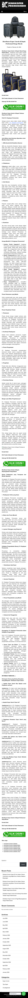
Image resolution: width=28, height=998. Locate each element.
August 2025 (6, 948)
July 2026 (5, 918)
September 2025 (7, 945)
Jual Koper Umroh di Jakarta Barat (12, 845)
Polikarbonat (5, 166)
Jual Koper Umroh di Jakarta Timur (12, 851)
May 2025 (5, 952)
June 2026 (5, 921)
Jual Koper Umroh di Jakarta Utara (12, 846)
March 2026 (6, 931)
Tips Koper (5, 984)
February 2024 (6, 969)
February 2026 (6, 935)
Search (4, 860)
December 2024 (7, 955)
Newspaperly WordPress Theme (14, 996)
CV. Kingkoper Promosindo (16, 122)
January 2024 (6, 972)
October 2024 (6, 958)
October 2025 (6, 942)
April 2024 (5, 965)
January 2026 (6, 938)
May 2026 (5, 925)
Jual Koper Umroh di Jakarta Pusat (12, 848)
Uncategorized (6, 987)
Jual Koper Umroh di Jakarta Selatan (12, 850)
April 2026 (5, 928)
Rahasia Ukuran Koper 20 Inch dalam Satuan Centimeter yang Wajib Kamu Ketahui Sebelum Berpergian (14, 876)
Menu (25, 11)
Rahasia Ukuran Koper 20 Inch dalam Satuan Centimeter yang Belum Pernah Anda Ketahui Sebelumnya (14, 883)
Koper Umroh (6, 981)
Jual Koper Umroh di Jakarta (10, 843)
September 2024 (7, 962)
